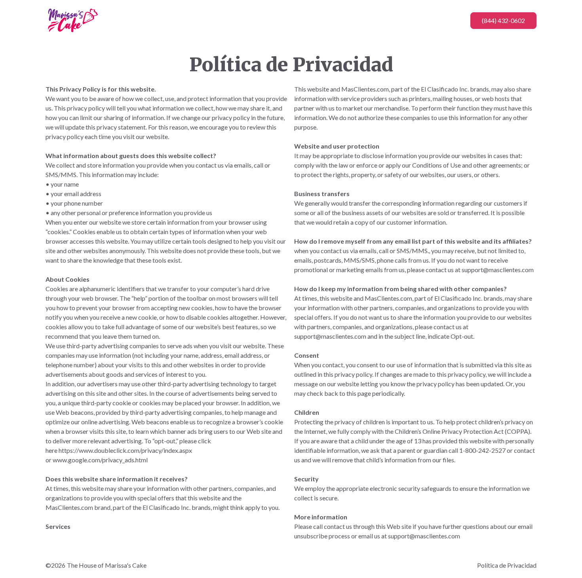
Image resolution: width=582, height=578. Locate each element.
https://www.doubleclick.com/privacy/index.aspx (125, 450)
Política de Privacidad (506, 565)
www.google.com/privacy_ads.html (100, 460)
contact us (440, 269)
